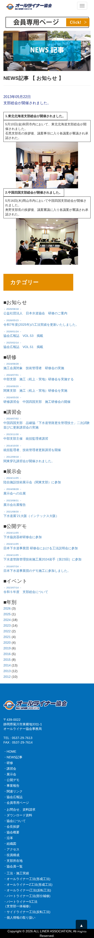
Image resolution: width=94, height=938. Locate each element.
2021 (7, 637)
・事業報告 (11, 785)
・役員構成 (11, 855)
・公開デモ (11, 780)
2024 (7, 620)
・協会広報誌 (13, 797)
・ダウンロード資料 (17, 815)
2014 (7, 665)
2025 (7, 614)
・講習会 (9, 768)
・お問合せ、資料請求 (19, 809)
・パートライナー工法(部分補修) (26, 896)
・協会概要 (11, 832)
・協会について (14, 821)
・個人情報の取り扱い (19, 917)
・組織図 (9, 843)
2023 (7, 625)
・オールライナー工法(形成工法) (26, 879)
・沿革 (8, 838)
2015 (7, 659)
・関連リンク (13, 791)
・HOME (9, 751)
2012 (7, 676)
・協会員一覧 (13, 866)
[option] (47, 51)
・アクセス (11, 849)
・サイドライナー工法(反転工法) (26, 912)
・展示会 (9, 774)
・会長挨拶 (11, 826)
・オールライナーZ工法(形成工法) (27, 884)
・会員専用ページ (16, 802)
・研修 (8, 763)
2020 (7, 642)
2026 (7, 608)
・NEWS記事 (12, 757)
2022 (7, 631)
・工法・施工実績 (16, 873)
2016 (7, 654)
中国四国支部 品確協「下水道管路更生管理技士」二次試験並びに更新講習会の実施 (46, 423)
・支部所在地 (13, 860)
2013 (7, 671)
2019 (7, 648)
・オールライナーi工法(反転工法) (27, 890)
